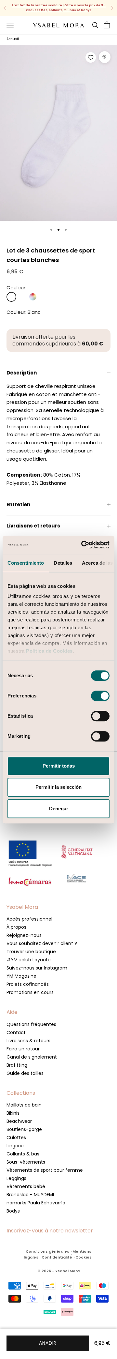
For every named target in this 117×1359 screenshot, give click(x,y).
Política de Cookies (49, 651)
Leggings (16, 1178)
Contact (16, 1032)
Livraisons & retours (28, 1040)
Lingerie (15, 1145)
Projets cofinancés (27, 984)
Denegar (58, 808)
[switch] (100, 696)
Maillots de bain (24, 1105)
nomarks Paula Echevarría (35, 1202)
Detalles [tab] (63, 563)
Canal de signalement (31, 1057)
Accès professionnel (29, 919)
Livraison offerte (33, 337)
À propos (16, 927)
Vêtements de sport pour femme (44, 1170)
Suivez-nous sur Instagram (36, 968)
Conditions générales (47, 1251)
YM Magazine (21, 976)
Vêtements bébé (25, 1186)
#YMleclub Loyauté (28, 959)
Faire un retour (23, 1049)
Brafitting (16, 1065)
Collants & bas (22, 1154)
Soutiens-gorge (24, 1129)
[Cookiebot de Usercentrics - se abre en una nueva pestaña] (83, 545)
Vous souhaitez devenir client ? (41, 943)
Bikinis (13, 1113)
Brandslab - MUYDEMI (30, 1194)
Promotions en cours (30, 992)
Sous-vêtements (25, 1162)
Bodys (13, 1211)
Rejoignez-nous (24, 935)
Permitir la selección (58, 787)
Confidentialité (57, 1257)
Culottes (16, 1137)
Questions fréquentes (31, 1024)
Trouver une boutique (31, 951)
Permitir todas (59, 766)
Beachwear (19, 1121)
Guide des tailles (25, 1073)
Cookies (83, 1257)
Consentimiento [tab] (25, 563)
